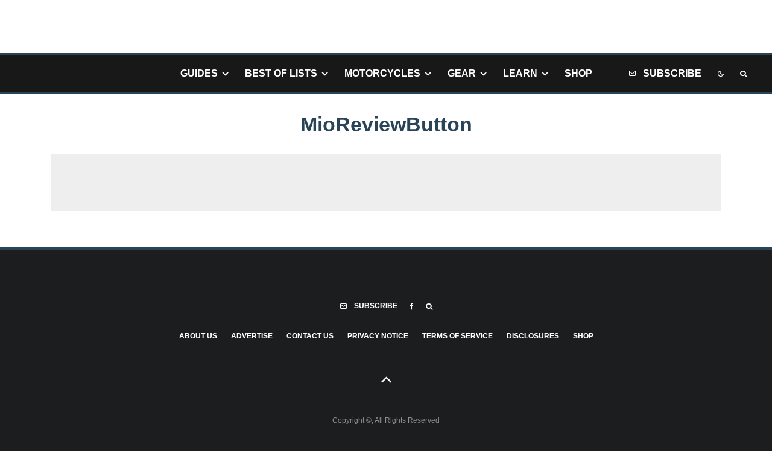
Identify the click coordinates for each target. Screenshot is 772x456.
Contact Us (310, 336)
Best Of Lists (281, 73)
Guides (199, 73)
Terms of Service (457, 336)
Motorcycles (382, 73)
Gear (462, 73)
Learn (520, 73)
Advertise (252, 336)
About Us (198, 336)
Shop (578, 73)
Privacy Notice (377, 336)
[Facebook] (411, 306)
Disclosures (533, 336)
